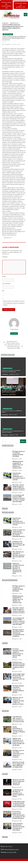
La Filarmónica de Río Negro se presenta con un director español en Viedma (18, 793)
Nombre (4, 276)
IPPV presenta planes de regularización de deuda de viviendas (12, 431)
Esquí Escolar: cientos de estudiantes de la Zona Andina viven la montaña (18, 476)
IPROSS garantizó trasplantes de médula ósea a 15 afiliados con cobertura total (17, 465)
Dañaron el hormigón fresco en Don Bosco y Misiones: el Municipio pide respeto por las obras (18, 568)
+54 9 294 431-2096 (11, 852)
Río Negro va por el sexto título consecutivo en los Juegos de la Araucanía (18, 754)
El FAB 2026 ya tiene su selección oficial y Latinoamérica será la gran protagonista (18, 804)
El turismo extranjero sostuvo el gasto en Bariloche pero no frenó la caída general (18, 653)
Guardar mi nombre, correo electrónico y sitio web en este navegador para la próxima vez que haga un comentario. (13, 303)
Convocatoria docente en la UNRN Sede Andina (12, 411)
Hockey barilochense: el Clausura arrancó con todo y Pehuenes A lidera (18, 730)
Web (3, 290)
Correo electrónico (6, 283)
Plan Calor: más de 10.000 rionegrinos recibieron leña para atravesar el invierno (18, 487)
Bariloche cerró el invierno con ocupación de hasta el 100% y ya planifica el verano (18, 701)
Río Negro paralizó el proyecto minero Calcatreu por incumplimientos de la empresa (18, 633)
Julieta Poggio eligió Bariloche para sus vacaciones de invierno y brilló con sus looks (18, 677)
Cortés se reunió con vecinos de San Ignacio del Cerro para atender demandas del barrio (18, 533)
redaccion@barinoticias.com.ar (11, 849)
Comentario (5, 256)
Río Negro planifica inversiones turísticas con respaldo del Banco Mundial (18, 689)
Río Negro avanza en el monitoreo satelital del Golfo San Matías (18, 454)
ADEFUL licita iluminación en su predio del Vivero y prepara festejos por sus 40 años (18, 742)
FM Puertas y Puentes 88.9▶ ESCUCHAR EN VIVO (6, 5)
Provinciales (14, 23)
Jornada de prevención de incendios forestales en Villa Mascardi (11, 371)
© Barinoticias (8, 44)
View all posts (14, 333)
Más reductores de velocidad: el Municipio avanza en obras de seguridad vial (18, 555)
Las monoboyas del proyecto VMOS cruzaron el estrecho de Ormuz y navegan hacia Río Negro (18, 498)
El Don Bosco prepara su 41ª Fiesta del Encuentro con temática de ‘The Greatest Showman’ (18, 815)
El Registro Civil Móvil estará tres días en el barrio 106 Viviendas (18, 544)
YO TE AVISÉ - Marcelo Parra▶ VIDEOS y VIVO (20, 5)
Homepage (5, 23)
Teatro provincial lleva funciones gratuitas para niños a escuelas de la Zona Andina (18, 827)
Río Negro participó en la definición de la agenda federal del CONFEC (12, 391)
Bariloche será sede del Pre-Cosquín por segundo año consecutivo (18, 782)
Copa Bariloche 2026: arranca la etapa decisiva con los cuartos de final (18, 719)
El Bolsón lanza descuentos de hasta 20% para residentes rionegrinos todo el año (18, 665)
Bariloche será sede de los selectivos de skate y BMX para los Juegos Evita (18, 764)
